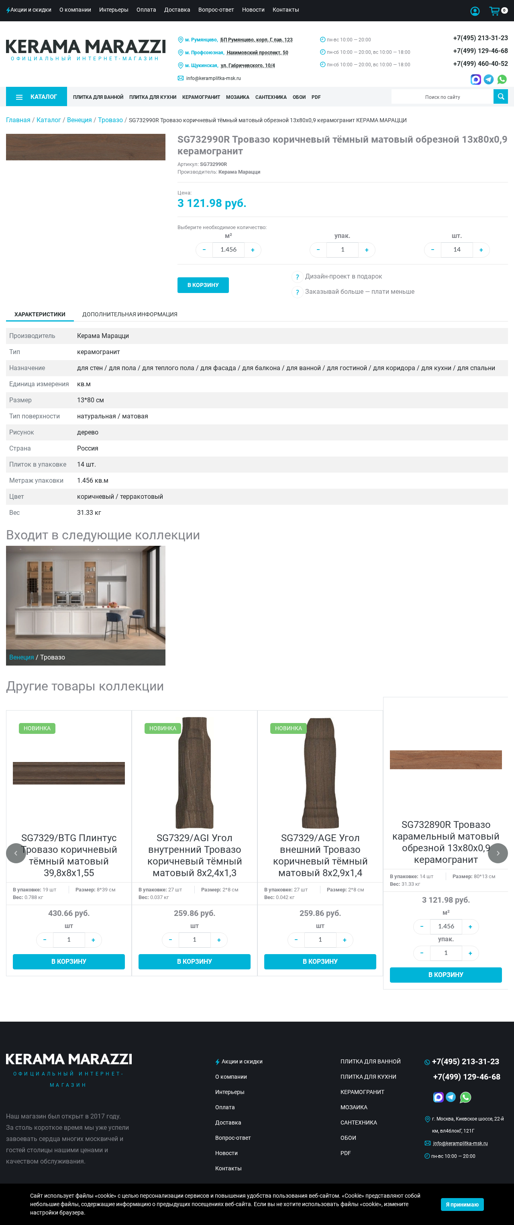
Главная (18, 120)
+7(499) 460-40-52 (480, 64)
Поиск (501, 96)
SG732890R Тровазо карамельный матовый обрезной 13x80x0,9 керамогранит (446, 842)
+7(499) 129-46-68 (480, 51)
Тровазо (111, 120)
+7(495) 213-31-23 (480, 38)
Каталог (49, 120)
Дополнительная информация (129, 314)
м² (228, 236)
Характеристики (39, 314)
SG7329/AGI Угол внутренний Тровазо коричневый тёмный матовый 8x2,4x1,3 (194, 855)
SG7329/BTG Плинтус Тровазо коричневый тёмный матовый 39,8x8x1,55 (69, 855)
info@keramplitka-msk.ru (213, 78)
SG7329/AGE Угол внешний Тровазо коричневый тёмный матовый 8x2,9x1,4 (320, 855)
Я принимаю (462, 1204)
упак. (343, 236)
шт (69, 926)
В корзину (203, 285)
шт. (457, 236)
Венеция (80, 120)
